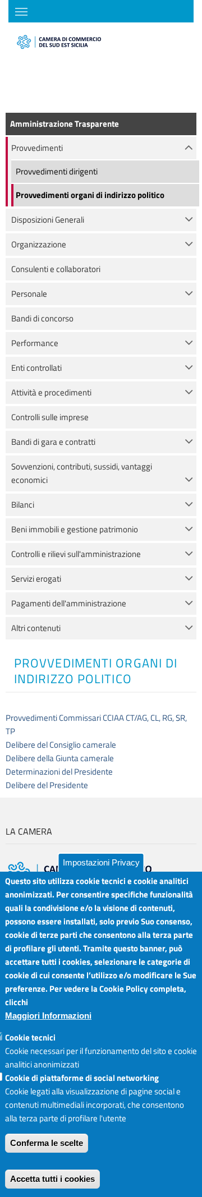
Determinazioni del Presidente (59, 771)
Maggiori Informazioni (48, 1015)
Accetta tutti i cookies (52, 1179)
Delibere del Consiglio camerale (61, 744)
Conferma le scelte (46, 1143)
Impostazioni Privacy (101, 862)
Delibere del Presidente (47, 785)
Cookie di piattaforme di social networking (82, 1077)
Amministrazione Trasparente (64, 123)
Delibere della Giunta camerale (60, 758)
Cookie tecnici (30, 1037)
